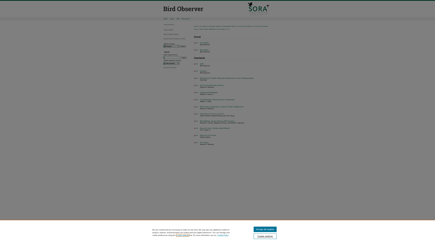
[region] (217, 232)
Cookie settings (182, 235)
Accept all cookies (265, 229)
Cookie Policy (223, 235)
